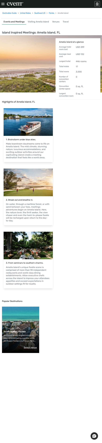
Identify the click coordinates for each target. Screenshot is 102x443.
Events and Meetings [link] (14, 21)
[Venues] (97, 4)
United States (25, 13)
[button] (94, 436)
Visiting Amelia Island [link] (38, 21)
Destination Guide (9, 13)
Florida (51, 13)
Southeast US (39, 13)
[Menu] (3, 4)
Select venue (30, 347)
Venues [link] (56, 21)
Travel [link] (66, 21)
